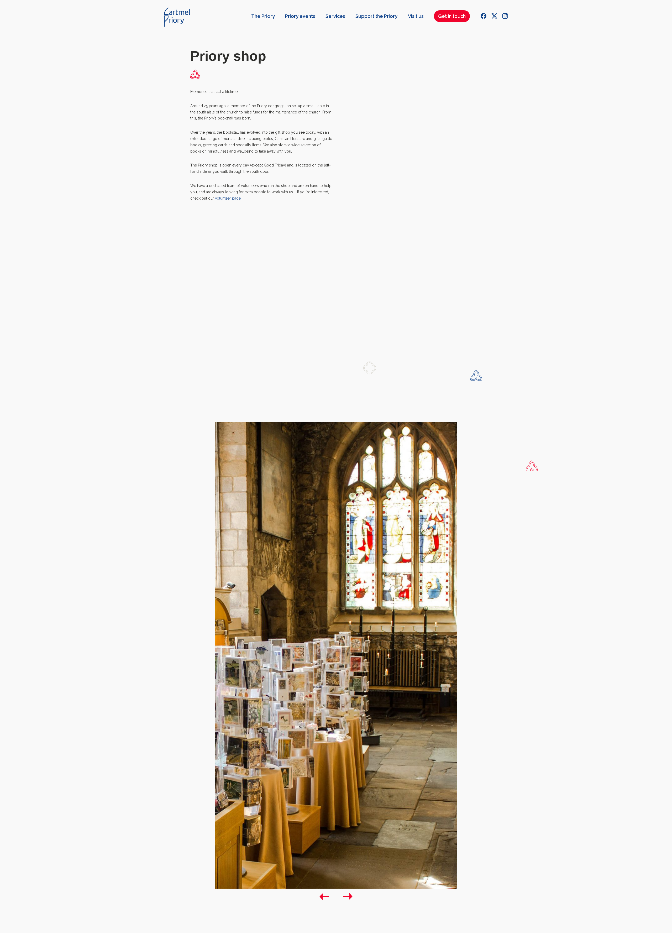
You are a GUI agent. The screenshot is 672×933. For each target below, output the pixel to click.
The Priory (263, 16)
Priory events (300, 16)
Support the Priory (376, 16)
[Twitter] (494, 16)
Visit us (416, 16)
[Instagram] (505, 16)
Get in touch (452, 16)
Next (347, 896)
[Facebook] (483, 16)
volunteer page (228, 198)
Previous (324, 896)
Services (335, 16)
